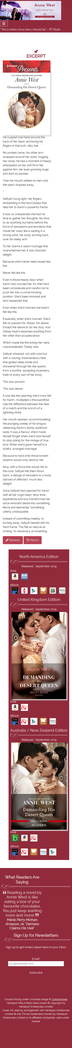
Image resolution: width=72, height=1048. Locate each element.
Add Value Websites (28, 1046)
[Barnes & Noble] (52, 590)
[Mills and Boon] (24, 707)
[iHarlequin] (24, 590)
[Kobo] (62, 590)
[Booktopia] (15, 838)
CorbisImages (59, 999)
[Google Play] (33, 590)
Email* (36, 959)
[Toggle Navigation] (4, 23)
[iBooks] (43, 590)
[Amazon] (15, 576)
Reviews (14, 540)
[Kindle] (15, 590)
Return (34, 540)
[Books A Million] (24, 576)
